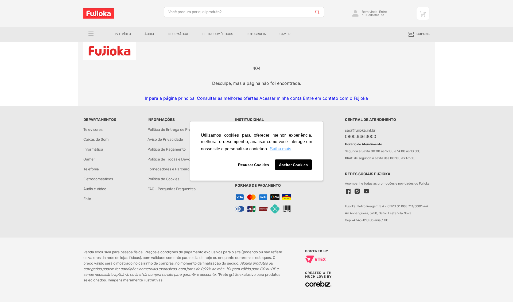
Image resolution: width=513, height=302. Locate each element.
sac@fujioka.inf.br (360, 130)
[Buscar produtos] (317, 12)
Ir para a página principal (170, 98)
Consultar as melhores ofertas (227, 98)
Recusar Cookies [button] (253, 165)
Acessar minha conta (280, 98)
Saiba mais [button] (280, 149)
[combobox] (244, 12)
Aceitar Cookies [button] (293, 165)
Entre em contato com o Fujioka (335, 98)
